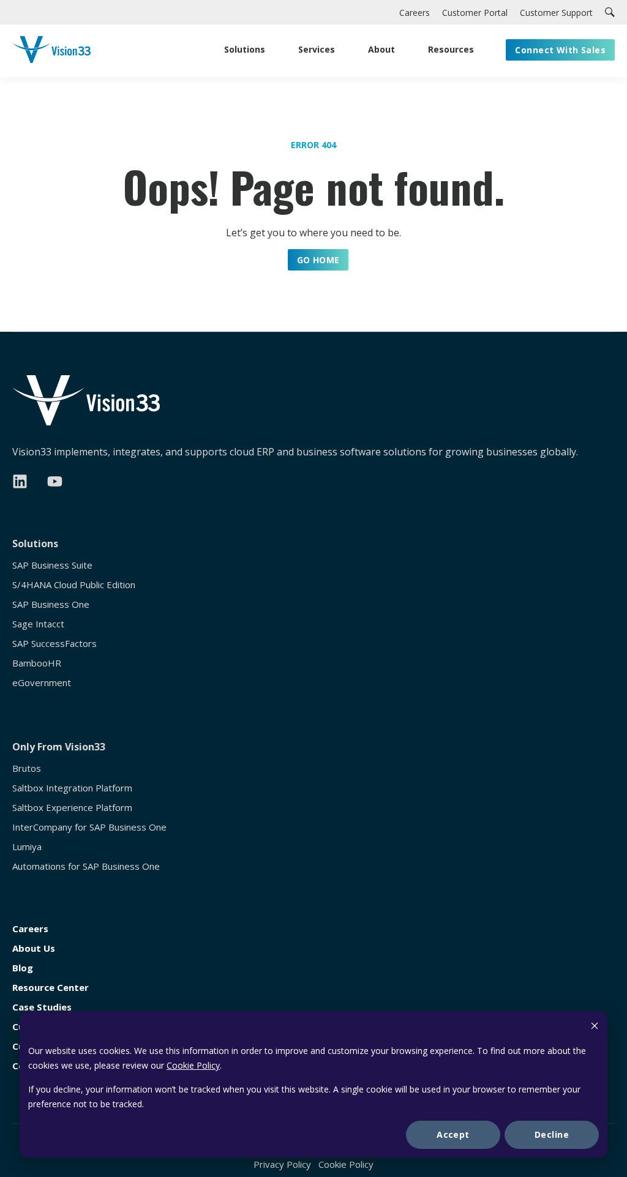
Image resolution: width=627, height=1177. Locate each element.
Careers (30, 929)
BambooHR (36, 663)
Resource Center (50, 987)
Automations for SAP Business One (86, 866)
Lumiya (27, 847)
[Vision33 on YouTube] (54, 481)
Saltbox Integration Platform (72, 788)
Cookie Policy (193, 1065)
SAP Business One (50, 604)
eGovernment (41, 683)
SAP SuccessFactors (54, 643)
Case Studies (42, 1007)
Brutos (26, 768)
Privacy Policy (282, 1164)
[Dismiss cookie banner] (594, 1027)
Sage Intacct (38, 624)
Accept (453, 1134)
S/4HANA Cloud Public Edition (73, 585)
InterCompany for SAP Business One (89, 827)
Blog (22, 968)
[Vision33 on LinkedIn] (19, 481)
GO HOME (318, 260)
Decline (552, 1134)
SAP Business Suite (52, 565)
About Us (33, 948)
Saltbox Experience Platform (72, 807)
